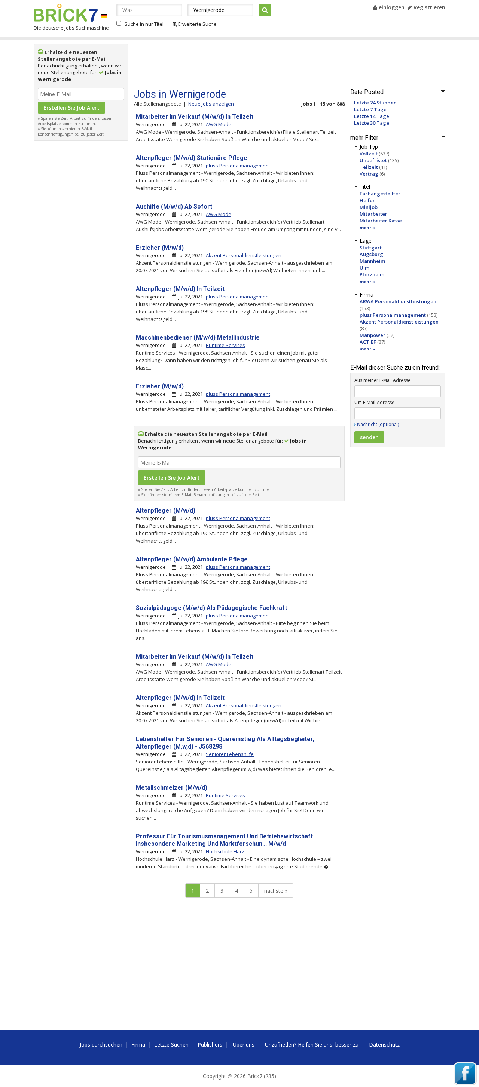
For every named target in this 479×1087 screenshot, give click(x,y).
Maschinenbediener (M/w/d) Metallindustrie (198, 337)
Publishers (210, 1044)
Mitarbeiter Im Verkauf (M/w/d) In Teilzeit (194, 116)
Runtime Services (225, 345)
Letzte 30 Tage (371, 122)
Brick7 (66, 13)
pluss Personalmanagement (393, 315)
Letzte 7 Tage (370, 109)
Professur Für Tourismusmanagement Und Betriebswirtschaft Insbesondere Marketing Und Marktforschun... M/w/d (224, 840)
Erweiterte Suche (197, 24)
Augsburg (371, 254)
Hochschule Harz (225, 851)
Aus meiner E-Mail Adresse (382, 380)
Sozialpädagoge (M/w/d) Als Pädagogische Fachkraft (211, 607)
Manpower (372, 335)
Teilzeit (369, 167)
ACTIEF (368, 341)
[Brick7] (104, 15)
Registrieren (428, 7)
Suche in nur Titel (144, 24)
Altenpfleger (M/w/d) (165, 510)
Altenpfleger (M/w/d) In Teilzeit (180, 288)
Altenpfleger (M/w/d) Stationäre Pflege (191, 157)
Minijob (369, 207)
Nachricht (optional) (378, 424)
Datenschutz (384, 1044)
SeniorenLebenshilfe (230, 754)
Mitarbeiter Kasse (381, 220)
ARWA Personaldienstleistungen (398, 301)
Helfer (367, 200)
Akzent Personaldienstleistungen (399, 321)
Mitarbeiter (373, 213)
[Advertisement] (81, 257)
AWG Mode (218, 124)
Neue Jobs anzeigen (211, 103)
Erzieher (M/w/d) (160, 247)
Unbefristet (373, 160)
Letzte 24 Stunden (375, 102)
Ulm (364, 267)
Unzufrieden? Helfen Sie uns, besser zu (312, 1044)
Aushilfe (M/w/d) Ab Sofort (174, 206)
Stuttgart (371, 247)
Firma (138, 1044)
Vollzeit (369, 153)
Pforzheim (372, 274)
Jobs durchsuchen (101, 1044)
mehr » (367, 227)
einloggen (391, 7)
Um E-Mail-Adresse (374, 402)
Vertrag (369, 173)
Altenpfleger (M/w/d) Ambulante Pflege (192, 559)
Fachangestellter (380, 193)
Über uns (243, 1044)
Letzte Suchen (171, 1044)
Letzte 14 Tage (371, 116)
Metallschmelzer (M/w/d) (171, 787)
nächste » (275, 890)
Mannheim (372, 261)
